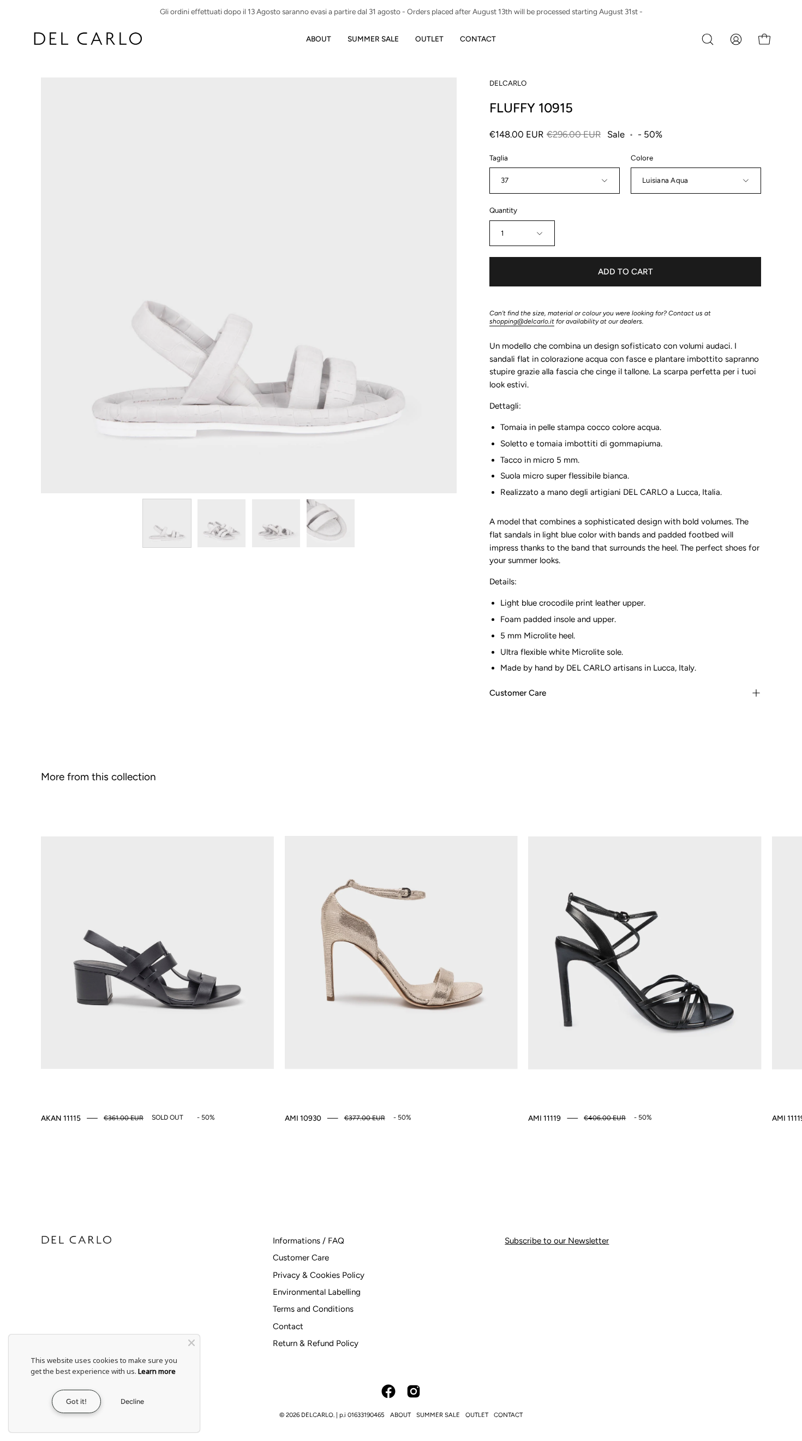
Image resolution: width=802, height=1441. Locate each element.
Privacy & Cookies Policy (318, 1275)
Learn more (157, 1371)
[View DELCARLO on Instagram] (413, 1391)
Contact (288, 1326)
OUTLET (476, 1415)
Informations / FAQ (308, 1241)
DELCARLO (507, 83)
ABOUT (400, 1415)
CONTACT (508, 1415)
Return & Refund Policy (315, 1343)
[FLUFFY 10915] (166, 523)
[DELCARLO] (87, 39)
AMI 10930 (303, 1118)
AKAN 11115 (61, 1118)
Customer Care (517, 693)
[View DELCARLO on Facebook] (388, 1391)
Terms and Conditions (313, 1309)
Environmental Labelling (317, 1292)
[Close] (191, 1342)
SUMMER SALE (438, 1415)
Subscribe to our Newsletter (557, 1241)
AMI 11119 (544, 1118)
